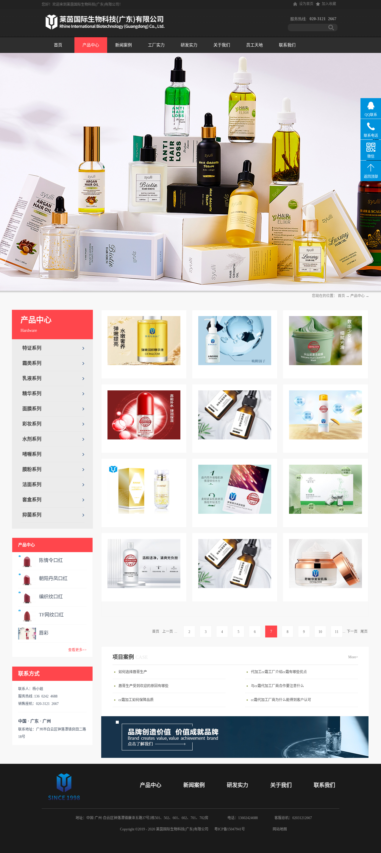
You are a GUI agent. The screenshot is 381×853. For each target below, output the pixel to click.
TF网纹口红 (51, 614)
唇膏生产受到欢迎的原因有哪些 (143, 686)
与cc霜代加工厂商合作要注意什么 (277, 686)
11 (336, 632)
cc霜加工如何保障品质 (136, 700)
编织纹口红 (51, 596)
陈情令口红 (51, 560)
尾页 (364, 631)
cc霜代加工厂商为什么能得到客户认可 (281, 700)
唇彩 (44, 632)
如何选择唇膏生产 (132, 672)
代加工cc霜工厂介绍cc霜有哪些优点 (279, 672)
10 (320, 632)
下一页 (352, 631)
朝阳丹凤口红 (53, 578)
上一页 (167, 631)
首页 (58, 45)
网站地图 (279, 829)
